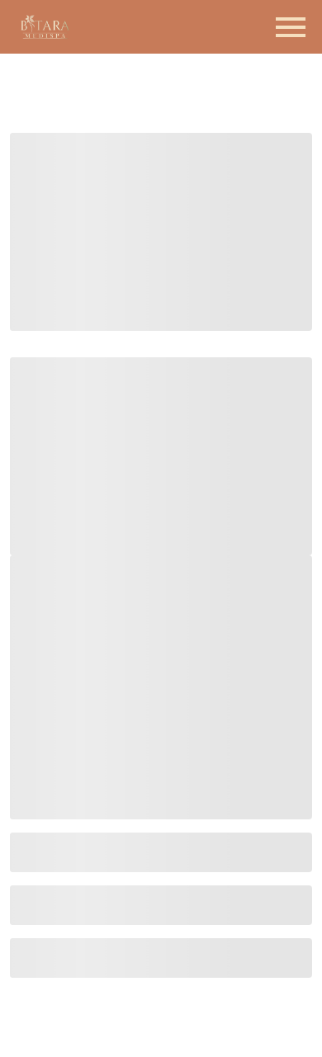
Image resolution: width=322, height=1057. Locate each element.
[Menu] (290, 27)
